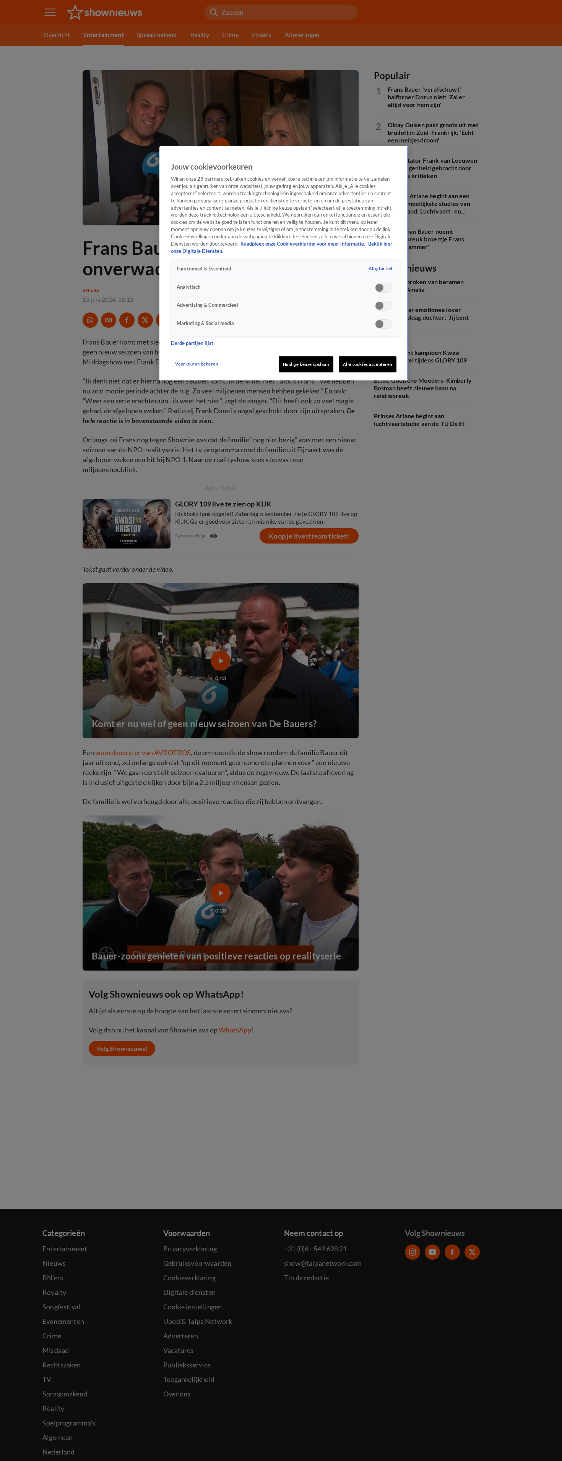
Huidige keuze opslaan (306, 364)
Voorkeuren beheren (196, 363)
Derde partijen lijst (192, 343)
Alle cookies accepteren (367, 364)
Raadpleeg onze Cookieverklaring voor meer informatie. (303, 244)
